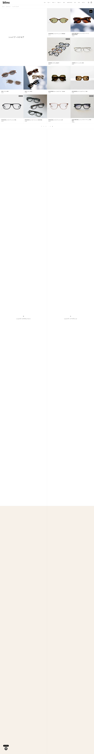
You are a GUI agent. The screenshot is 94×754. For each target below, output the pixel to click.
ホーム (3, 6)
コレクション (8, 6)
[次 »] (52, 126)
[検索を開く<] (88, 2)
